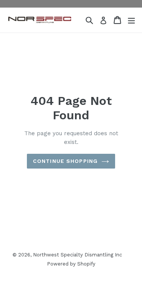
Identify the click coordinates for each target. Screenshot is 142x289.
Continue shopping (65, 161)
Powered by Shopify (71, 264)
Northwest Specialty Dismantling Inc (77, 255)
